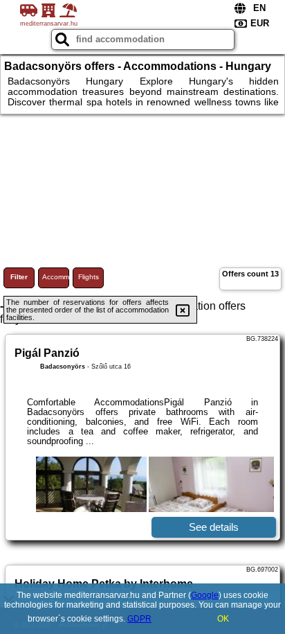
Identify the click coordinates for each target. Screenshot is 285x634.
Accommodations (55, 277)
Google (205, 595)
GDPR (139, 619)
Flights (88, 277)
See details (214, 527)
